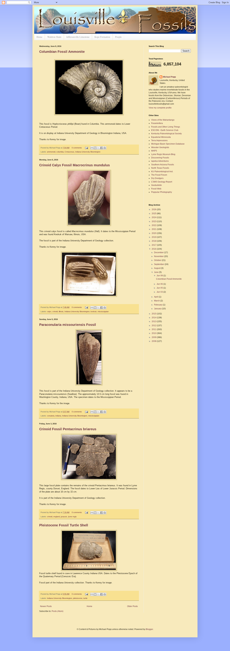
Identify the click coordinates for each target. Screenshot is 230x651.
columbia (60, 152)
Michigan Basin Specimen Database (168, 144)
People (118, 36)
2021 (154, 229)
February (158, 305)
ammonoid (51, 152)
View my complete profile (160, 108)
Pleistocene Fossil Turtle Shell (63, 525)
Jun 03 (160, 292)
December (159, 252)
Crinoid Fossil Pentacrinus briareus (67, 429)
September (159, 264)
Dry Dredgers (157, 178)
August (157, 268)
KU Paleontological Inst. (162, 171)
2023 (154, 221)
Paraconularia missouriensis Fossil (67, 325)
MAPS (154, 151)
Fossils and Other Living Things (165, 127)
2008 (154, 341)
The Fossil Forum (159, 175)
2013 (154, 321)
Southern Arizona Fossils (162, 164)
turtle (85, 598)
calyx (49, 311)
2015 (154, 314)
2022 (154, 225)
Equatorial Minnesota (161, 137)
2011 (154, 329)
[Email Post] (86, 148)
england (56, 517)
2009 (154, 337)
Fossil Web (156, 189)
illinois (61, 311)
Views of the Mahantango (162, 120)
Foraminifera (157, 123)
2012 (154, 325)
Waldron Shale (54, 36)
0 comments (77, 148)
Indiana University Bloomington (87, 152)
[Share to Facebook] (101, 148)
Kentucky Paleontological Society (166, 133)
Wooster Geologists (160, 147)
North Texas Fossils (160, 168)
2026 (154, 209)
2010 (154, 333)
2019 (154, 237)
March (157, 301)
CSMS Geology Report (161, 182)
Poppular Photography (161, 192)
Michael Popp (169, 77)
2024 (154, 217)
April (156, 297)
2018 (154, 241)
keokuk (94, 311)
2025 (154, 213)
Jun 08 (160, 275)
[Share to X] (98, 148)
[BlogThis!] (95, 148)
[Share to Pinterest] (104, 148)
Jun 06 (160, 284)
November (159, 256)
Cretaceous (69, 152)
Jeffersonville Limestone (77, 36)
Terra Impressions (159, 140)
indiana (58, 416)
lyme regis (72, 517)
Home (39, 36)
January (158, 308)
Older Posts (132, 606)
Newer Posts (46, 606)
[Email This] (92, 148)
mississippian (103, 311)
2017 (154, 245)
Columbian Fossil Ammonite (62, 51)
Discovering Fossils (160, 158)
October (158, 260)
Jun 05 (160, 288)
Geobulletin (156, 185)
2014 (154, 317)
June (156, 272)
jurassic (64, 517)
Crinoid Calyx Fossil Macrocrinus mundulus (74, 165)
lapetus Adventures (160, 161)
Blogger (149, 629)
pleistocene (77, 598)
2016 (154, 249)
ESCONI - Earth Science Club (164, 130)
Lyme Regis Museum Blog (163, 154)
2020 (154, 233)
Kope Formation (102, 36)
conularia (50, 416)
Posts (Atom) (57, 611)
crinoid (55, 311)
